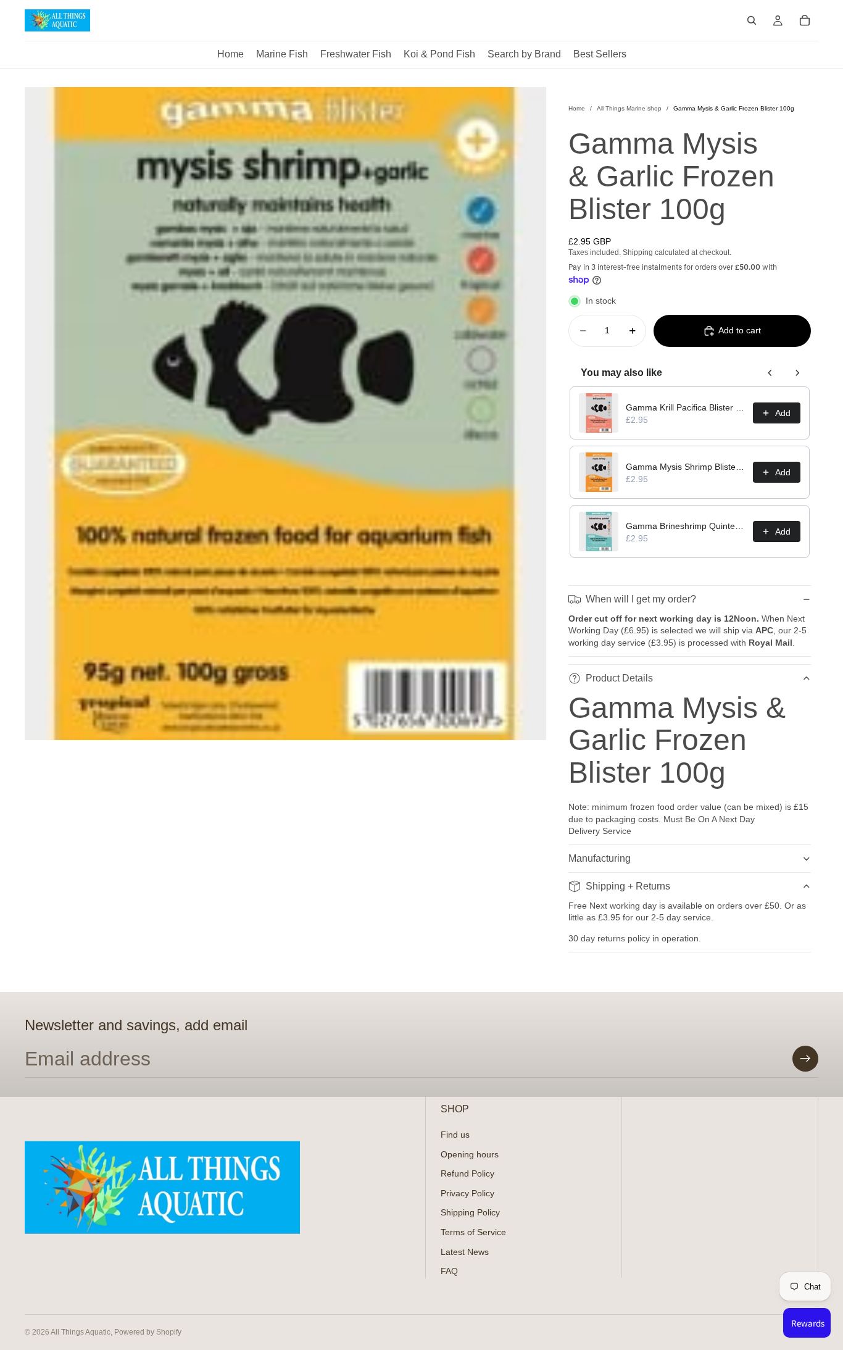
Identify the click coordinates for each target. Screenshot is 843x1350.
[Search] (751, 20)
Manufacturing (599, 858)
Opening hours (470, 1154)
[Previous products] (770, 372)
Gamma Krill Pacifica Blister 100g (685, 407)
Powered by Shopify (147, 1332)
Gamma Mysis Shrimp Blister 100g (685, 467)
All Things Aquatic (80, 1332)
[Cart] (804, 20)
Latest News (465, 1251)
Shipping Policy (470, 1212)
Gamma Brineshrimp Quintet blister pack (685, 526)
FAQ (449, 1271)
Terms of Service (473, 1231)
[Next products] (797, 372)
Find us (455, 1135)
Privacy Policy (467, 1193)
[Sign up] (805, 1059)
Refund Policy (467, 1173)
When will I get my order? (641, 599)
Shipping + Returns (628, 886)
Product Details (619, 678)
